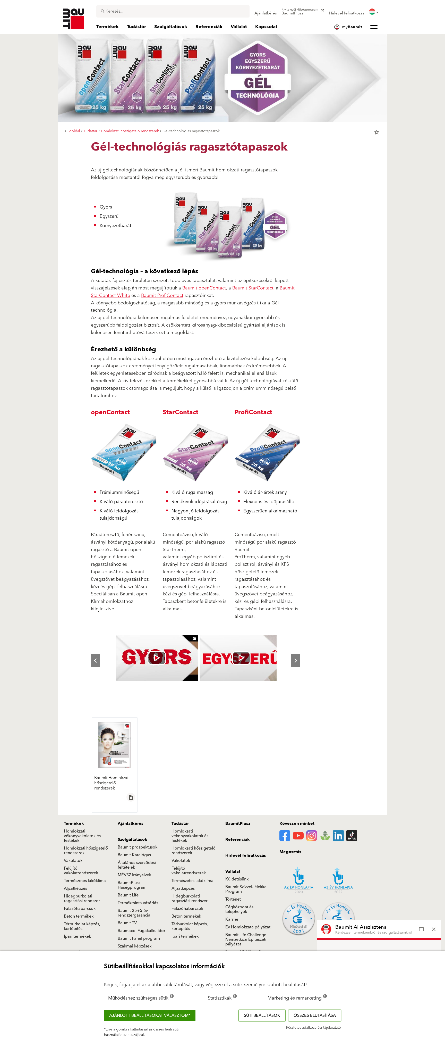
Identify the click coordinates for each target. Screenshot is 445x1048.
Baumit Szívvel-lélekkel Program (246, 889)
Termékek (74, 823)
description (131, 797)
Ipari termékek (77, 936)
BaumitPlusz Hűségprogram (132, 885)
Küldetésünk (237, 879)
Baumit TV (127, 923)
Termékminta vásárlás (138, 902)
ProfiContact (253, 412)
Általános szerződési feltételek (137, 865)
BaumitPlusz (237, 823)
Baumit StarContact (252, 288)
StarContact (180, 412)
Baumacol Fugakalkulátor (141, 930)
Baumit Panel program (139, 938)
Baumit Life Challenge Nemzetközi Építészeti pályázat (245, 939)
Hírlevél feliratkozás (245, 855)
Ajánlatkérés (130, 823)
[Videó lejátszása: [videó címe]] (157, 658)
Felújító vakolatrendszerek (81, 871)
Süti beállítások (262, 1015)
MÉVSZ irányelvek (134, 875)
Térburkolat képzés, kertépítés (82, 926)
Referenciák (237, 839)
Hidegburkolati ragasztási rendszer (82, 898)
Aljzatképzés (75, 888)
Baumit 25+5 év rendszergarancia (134, 913)
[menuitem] (265, 12)
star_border (377, 132)
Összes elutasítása (315, 1015)
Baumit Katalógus (134, 855)
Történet (233, 899)
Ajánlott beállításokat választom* (149, 1015)
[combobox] (173, 11)
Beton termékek (78, 916)
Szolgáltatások (132, 839)
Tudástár (180, 823)
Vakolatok (73, 860)
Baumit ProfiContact (162, 296)
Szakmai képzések (134, 946)
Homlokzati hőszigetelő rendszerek (86, 850)
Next (291, 660)
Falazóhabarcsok (80, 908)
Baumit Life (128, 895)
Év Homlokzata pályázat (247, 927)
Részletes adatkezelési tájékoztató (313, 1028)
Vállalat (232, 871)
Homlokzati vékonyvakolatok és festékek (82, 836)
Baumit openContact (204, 288)
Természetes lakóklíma (85, 880)
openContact (110, 412)
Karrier (231, 919)
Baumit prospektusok (137, 847)
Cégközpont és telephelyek (239, 909)
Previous (91, 660)
